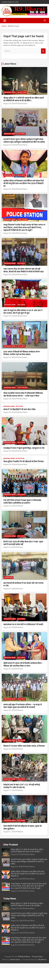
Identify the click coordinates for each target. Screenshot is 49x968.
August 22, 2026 (9, 627)
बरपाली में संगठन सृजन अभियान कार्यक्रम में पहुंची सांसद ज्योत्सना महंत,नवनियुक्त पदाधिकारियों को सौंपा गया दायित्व (29, 861)
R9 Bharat (19, 506)
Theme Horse (15, 960)
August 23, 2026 (9, 506)
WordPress (42, 960)
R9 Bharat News (21, 103)
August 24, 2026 (9, 103)
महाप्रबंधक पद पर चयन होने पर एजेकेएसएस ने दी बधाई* (23, 624)
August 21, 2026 (9, 790)
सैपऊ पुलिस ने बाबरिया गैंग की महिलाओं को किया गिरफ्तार (23, 461)
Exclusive (21, 134)
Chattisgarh (22, 219)
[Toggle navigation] (5, 20)
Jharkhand (8, 577)
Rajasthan (21, 92)
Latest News (9, 63)
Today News (9, 898)
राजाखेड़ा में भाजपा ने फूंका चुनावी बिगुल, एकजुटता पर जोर (23, 448)
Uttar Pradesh (10, 844)
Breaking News (9, 92)
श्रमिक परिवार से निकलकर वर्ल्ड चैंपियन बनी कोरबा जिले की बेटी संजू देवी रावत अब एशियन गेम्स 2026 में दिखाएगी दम (23, 183)
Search (43, 51)
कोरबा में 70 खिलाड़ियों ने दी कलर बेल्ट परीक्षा (19, 409)
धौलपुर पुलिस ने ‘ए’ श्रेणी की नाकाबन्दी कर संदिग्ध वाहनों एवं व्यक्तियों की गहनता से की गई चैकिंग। (27, 850)
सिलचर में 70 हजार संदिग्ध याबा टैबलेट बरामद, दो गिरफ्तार (24, 746)
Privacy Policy (37, 957)
